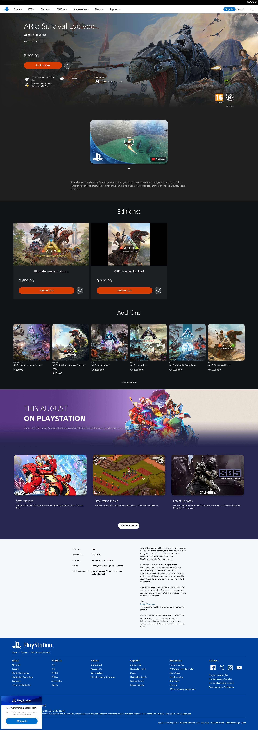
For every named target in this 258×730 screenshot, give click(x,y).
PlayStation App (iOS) (218, 675)
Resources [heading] (176, 660)
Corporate (16, 681)
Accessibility (96, 669)
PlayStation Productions (22, 677)
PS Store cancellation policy (182, 669)
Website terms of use (189, 723)
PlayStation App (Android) (220, 679)
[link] (50, 483)
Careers (15, 669)
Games (45, 9)
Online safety (97, 673)
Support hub (135, 665)
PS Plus (61, 9)
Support (114, 9)
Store (17, 9)
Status (133, 673)
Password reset (137, 681)
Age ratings (175, 673)
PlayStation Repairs (138, 677)
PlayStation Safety (138, 669)
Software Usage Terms (236, 723)
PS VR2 (54, 673)
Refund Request (137, 685)
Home (14, 652)
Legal (160, 723)
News (98, 9)
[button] (129, 142)
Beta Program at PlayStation (221, 687)
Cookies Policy (217, 723)
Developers (175, 681)
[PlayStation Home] (6, 9)
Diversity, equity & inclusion (103, 677)
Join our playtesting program (221, 683)
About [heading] (15, 660)
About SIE (16, 665)
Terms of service (177, 665)
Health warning (176, 677)
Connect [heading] (213, 660)
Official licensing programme (183, 689)
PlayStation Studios (20, 673)
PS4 (53, 669)
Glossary (173, 685)
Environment (96, 665)
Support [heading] (135, 660)
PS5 (30, 9)
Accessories (80, 9)
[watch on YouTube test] (158, 159)
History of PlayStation (21, 685)
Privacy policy (171, 723)
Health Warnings (147, 604)
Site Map (205, 723)
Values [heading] (95, 660)
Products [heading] (56, 660)
